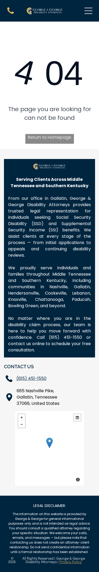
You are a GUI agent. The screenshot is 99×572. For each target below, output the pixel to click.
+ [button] (21, 417)
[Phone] (10, 14)
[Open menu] (88, 11)
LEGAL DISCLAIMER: (49, 505)
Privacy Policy (70, 562)
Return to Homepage (49, 137)
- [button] (21, 424)
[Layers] (77, 417)
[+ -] (49, 448)
